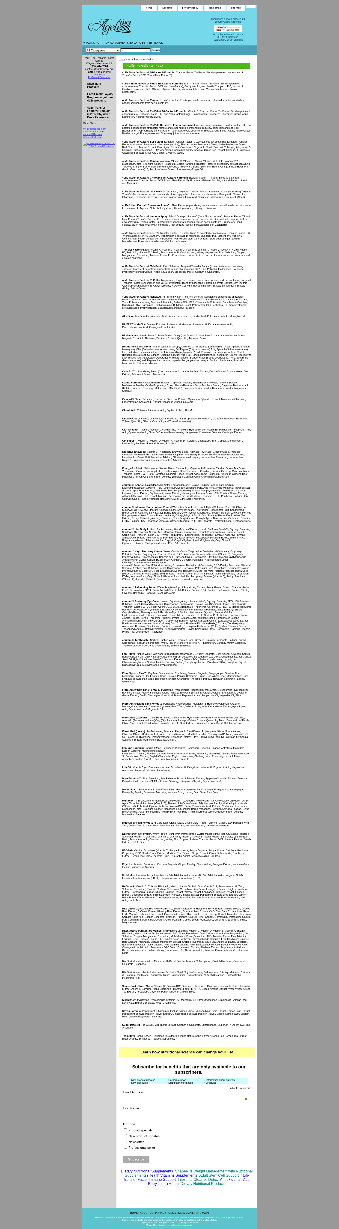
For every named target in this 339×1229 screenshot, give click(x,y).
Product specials (140, 1130)
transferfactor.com (93, 131)
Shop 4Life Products (94, 85)
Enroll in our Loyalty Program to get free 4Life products (100, 97)
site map (236, 7)
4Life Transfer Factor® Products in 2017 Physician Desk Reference (98, 112)
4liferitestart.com (92, 137)
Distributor (99, 74)
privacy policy (190, 7)
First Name (131, 1108)
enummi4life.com (92, 134)
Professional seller (141, 1147)
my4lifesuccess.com (94, 128)
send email (214, 7)
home (149, 7)
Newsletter (136, 1142)
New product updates (144, 1136)
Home (122, 59)
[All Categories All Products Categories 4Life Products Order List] (117, 50)
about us (167, 7)
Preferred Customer (99, 77)
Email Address (185, 1092)
